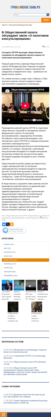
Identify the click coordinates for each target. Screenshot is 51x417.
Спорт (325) (8, 268)
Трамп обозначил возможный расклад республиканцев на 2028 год (25, 402)
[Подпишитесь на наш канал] (14, 233)
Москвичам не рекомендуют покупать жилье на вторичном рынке (25, 351)
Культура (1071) (10, 252)
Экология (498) (10, 272)
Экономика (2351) (11, 276)
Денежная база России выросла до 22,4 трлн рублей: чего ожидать (24, 396)
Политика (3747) (10, 264)
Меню (46, 20)
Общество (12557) (10, 260)
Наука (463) (8, 256)
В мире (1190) (9, 244)
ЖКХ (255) (7, 248)
